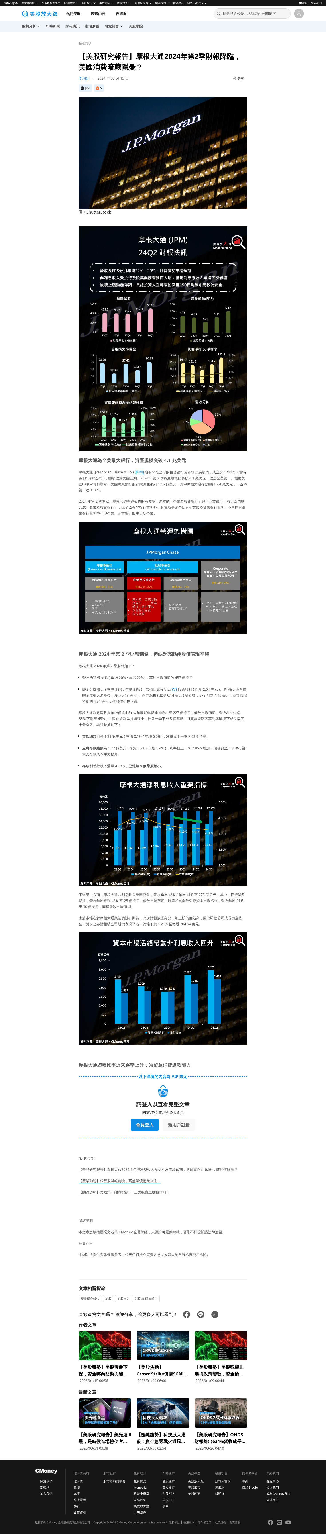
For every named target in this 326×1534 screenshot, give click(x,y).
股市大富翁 (223, 1481)
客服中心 (272, 1481)
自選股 (121, 13)
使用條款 (188, 1522)
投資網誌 (140, 1481)
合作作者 (80, 1512)
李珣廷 (84, 78)
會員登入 (145, 1125)
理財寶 (78, 1481)
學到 (245, 1481)
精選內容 (98, 13)
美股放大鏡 (141, 1506)
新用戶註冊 (179, 1125)
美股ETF (168, 1500)
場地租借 (272, 1500)
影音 (77, 1506)
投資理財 (69, 3)
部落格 (44, 1487)
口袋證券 (140, 1512)
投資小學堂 (141, 1493)
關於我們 (46, 1481)
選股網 (219, 1487)
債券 (165, 1506)
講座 (77, 1493)
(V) (174, 689)
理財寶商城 (28, 3)
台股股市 (168, 1481)
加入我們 (46, 1493)
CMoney (9, 3)
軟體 (77, 1487)
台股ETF (168, 1493)
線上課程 (80, 1500)
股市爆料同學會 (51, 3)
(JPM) (139, 472)
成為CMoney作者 (278, 1493)
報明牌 (219, 1493)
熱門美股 (73, 13)
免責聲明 (235, 1522)
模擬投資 (122, 3)
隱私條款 (174, 1522)
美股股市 (168, 1487)
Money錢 (140, 1487)
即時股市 (87, 3)
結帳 (304, 3)
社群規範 (220, 1522)
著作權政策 (204, 1522)
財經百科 (140, 1500)
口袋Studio (250, 1487)
